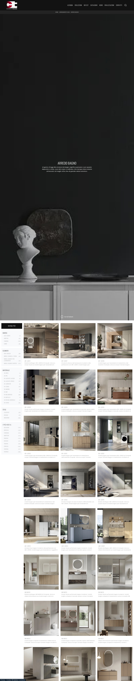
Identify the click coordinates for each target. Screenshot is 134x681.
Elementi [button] (6, 351)
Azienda (70, 5)
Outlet (86, 5)
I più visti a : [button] (7, 425)
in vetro (6, 403)
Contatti (119, 5)
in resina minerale (9, 400)
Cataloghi (94, 5)
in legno (6, 386)
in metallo (7, 397)
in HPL (6, 376)
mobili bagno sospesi (10, 363)
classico (6, 412)
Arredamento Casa (64, 12)
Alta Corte (7, 336)
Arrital (6, 338)
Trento (6, 444)
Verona (6, 449)
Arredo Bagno (75, 12)
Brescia (6, 430)
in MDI (6, 392)
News (101, 5)
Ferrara (6, 433)
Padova (6, 438)
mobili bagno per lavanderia (9, 360)
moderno (6, 418)
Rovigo (6, 441)
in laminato (7, 384)
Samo (5, 344)
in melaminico (8, 394)
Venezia (6, 446)
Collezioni (78, 5)
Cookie (8, 680)
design (6, 415)
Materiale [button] (6, 370)
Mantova (6, 435)
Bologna (6, 427)
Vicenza (6, 452)
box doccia (7, 353)
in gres (6, 373)
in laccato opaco (9, 381)
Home (56, 12)
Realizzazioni (109, 5)
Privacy (3, 680)
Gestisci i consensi (19, 680)
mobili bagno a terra (10, 356)
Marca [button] (5, 333)
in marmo (7, 389)
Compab (6, 341)
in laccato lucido (9, 378)
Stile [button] (4, 410)
